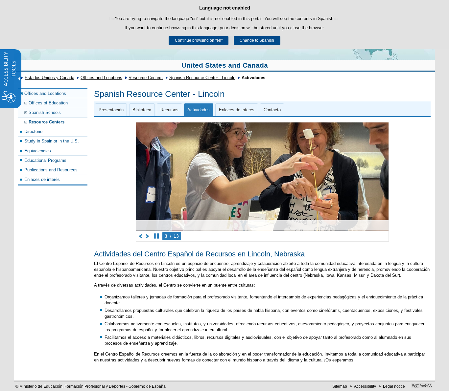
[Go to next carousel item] (148, 236)
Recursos (169, 109)
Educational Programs (45, 160)
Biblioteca (141, 109)
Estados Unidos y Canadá (49, 77)
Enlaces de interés (42, 179)
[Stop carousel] (156, 236)
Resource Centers (146, 77)
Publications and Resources (51, 169)
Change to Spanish (257, 40)
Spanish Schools (45, 112)
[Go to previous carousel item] (141, 236)
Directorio (33, 131)
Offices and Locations (101, 77)
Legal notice (394, 386)
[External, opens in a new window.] (421, 386)
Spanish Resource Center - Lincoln (202, 77)
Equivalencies (37, 150)
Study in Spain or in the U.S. (51, 141)
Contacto (272, 109)
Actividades (198, 109)
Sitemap (339, 386)
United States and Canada (224, 65)
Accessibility (365, 386)
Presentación (111, 109)
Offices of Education (48, 102)
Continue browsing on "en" (199, 40)
